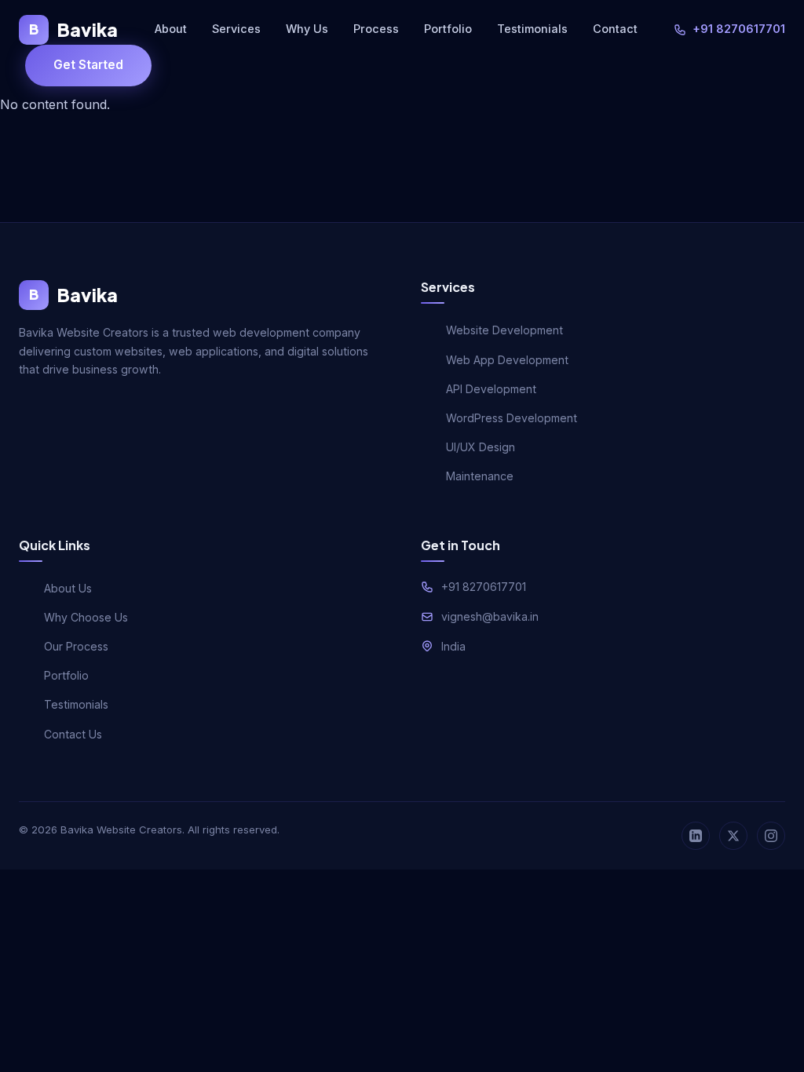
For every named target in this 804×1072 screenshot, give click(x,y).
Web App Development (507, 359)
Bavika (73, 29)
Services (236, 28)
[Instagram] (771, 836)
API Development (491, 389)
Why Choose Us (86, 617)
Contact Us (73, 734)
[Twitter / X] (733, 836)
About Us (68, 588)
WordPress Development (511, 418)
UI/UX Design (480, 447)
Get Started (88, 64)
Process (376, 28)
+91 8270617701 (739, 28)
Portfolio (448, 28)
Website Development (504, 330)
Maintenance (479, 476)
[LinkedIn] (696, 836)
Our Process (76, 646)
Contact (615, 28)
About (171, 28)
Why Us (307, 28)
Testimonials (532, 28)
